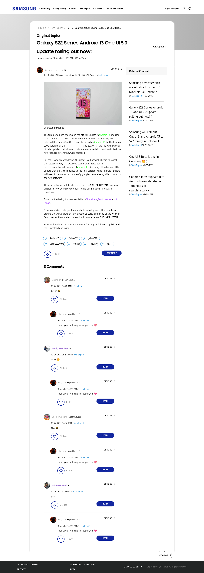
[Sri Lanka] (24, 8)
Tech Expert (84, 8)
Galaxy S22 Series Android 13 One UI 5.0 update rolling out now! (146, 112)
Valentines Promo (114, 8)
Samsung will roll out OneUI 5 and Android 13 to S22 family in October (146, 136)
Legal (73, 569)
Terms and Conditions (83, 564)
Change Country (133, 567)
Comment (112, 253)
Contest (72, 8)
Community (44, 8)
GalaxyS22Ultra (57, 244)
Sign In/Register (172, 8)
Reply (105, 298)
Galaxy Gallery (59, 8)
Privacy (21, 569)
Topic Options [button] (158, 46)
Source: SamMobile (54, 127)
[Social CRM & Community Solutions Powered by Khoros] (165, 554)
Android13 (54, 238)
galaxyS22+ (93, 238)
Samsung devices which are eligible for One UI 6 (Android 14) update (145, 87)
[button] (116, 69)
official (76, 244)
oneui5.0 (93, 244)
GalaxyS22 (73, 238)
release (110, 244)
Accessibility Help (27, 564)
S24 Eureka (98, 8)
